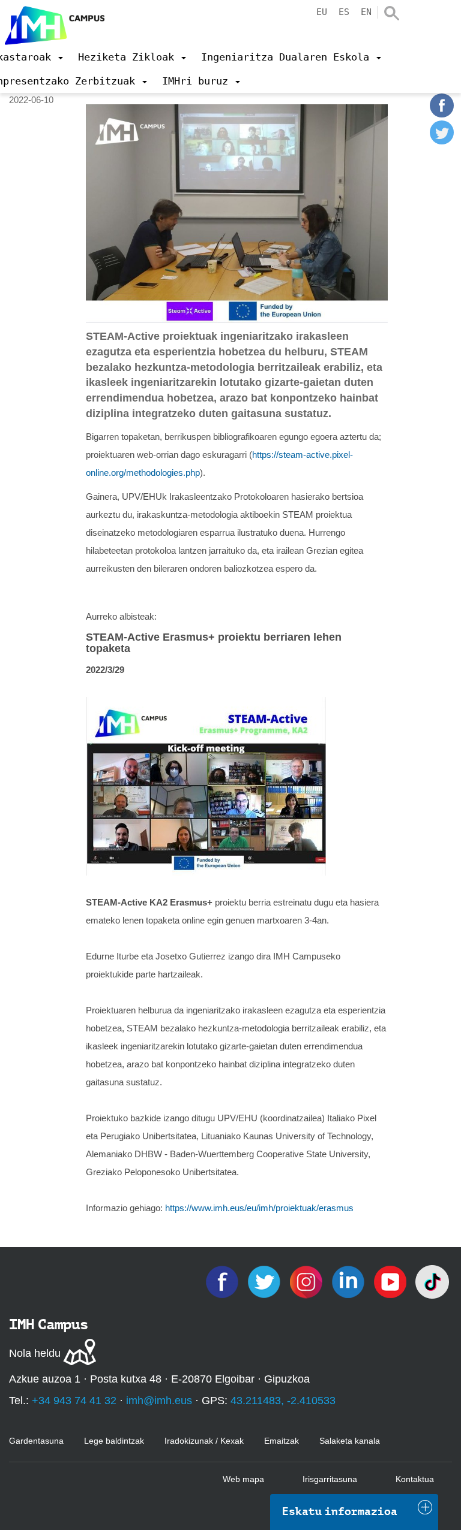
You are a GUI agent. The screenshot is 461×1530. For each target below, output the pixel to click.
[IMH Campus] (52, 22)
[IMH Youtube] (391, 1281)
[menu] (132, 57)
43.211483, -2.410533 (283, 1401)
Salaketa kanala (349, 1440)
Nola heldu (35, 1353)
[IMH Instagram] (307, 1281)
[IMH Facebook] (223, 1281)
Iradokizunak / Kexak (204, 1440)
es (344, 12)
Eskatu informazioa (339, 1511)
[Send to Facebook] (442, 114)
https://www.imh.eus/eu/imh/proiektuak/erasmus (259, 1208)
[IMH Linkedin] (349, 1281)
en (366, 12)
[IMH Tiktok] (432, 1281)
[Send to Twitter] (442, 141)
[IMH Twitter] (265, 1281)
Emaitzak (281, 1440)
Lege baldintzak (114, 1440)
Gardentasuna (36, 1440)
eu (321, 12)
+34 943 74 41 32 (74, 1401)
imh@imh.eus (159, 1401)
